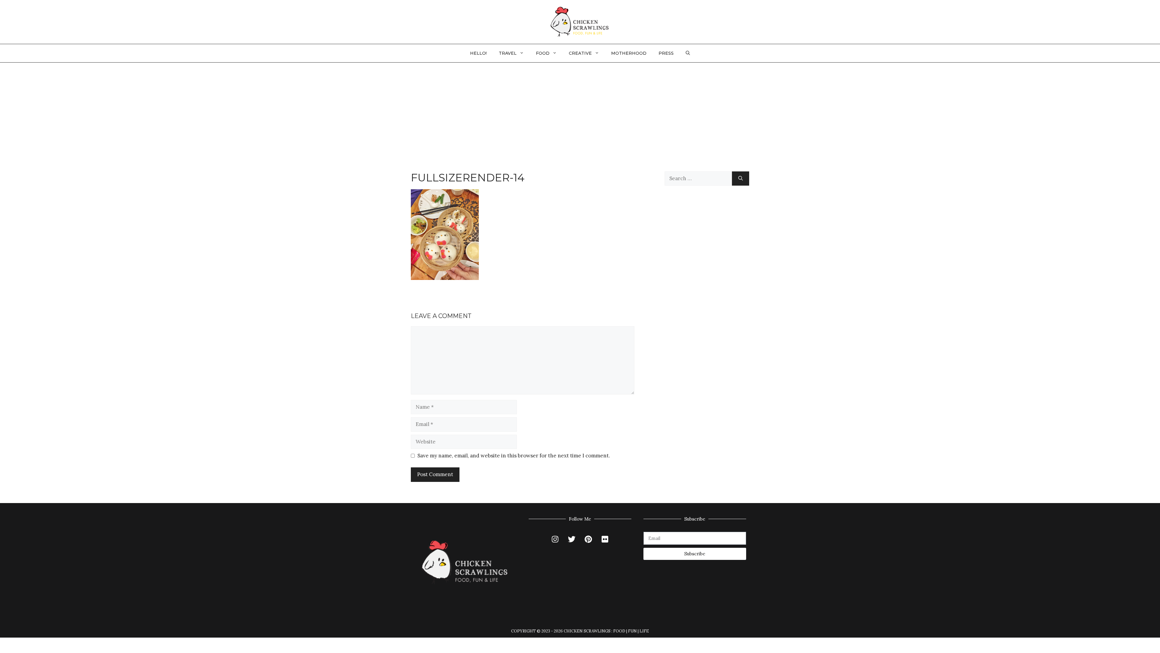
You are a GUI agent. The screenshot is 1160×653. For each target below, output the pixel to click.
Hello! (478, 53)
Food (542, 53)
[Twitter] (571, 539)
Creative (580, 53)
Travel (508, 53)
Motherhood (628, 53)
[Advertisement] (580, 108)
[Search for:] (698, 178)
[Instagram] (555, 539)
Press (666, 53)
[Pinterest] (588, 539)
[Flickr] (605, 539)
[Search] (740, 178)
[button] (688, 53)
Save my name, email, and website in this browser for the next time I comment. (513, 455)
